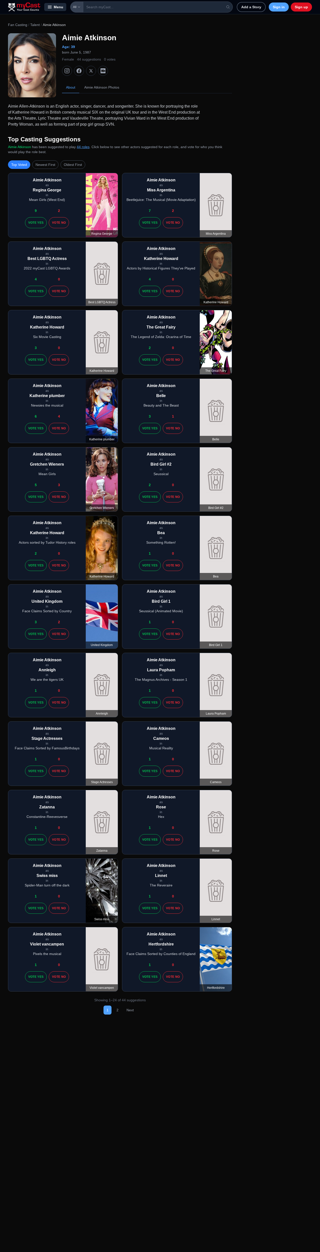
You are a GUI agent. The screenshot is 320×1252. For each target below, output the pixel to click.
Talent (35, 25)
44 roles (83, 147)
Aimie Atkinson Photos (101, 87)
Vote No (59, 222)
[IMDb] (103, 71)
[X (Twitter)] (91, 71)
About (70, 87)
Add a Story (251, 7)
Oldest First (73, 165)
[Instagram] (67, 71)
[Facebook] (79, 71)
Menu (58, 7)
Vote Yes (36, 222)
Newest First (45, 165)
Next (130, 1010)
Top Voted (19, 165)
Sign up (301, 7)
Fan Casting (17, 25)
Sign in (279, 7)
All (74, 7)
